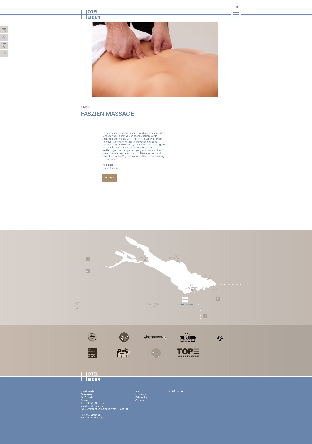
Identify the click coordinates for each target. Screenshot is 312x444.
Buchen (109, 177)
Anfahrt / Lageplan (91, 414)
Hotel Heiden (88, 391)
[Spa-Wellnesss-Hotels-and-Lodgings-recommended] (92, 352)
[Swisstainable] (124, 337)
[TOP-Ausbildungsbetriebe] (188, 352)
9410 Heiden (87, 397)
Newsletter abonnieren (93, 417)
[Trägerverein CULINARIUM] (188, 337)
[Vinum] (156, 352)
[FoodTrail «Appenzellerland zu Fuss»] (124, 352)
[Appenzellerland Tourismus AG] (156, 337)
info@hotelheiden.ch (92, 406)
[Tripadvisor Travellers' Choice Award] (92, 337)
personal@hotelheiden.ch (115, 409)
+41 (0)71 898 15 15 (94, 403)
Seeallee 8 (86, 394)
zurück (86, 107)
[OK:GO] (219, 337)
